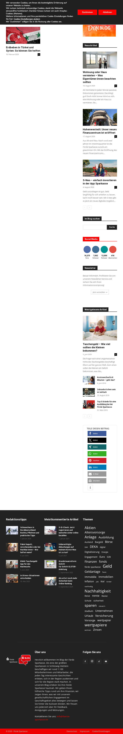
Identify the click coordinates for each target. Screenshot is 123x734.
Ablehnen (107, 12)
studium (89, 611)
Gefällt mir (87, 247)
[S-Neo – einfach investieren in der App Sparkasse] (100, 168)
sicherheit (98, 600)
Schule (88, 600)
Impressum (84, 731)
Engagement (91, 556)
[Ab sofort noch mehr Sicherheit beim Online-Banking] (50, 581)
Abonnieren (114, 246)
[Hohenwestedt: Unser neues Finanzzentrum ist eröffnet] (100, 117)
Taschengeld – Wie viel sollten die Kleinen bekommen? (96, 347)
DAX (86, 547)
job (97, 581)
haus (104, 572)
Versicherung (104, 615)
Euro (102, 556)
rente (95, 595)
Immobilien (106, 576)
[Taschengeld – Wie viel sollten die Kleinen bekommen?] (100, 328)
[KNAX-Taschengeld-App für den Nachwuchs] (12, 564)
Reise (87, 595)
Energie (105, 552)
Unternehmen (104, 610)
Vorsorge (90, 620)
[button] (97, 433)
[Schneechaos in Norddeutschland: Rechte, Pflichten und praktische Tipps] (12, 530)
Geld (107, 566)
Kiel (102, 581)
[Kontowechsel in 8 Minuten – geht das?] (89, 380)
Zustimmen (87, 12)
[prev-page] (85, 207)
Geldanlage (92, 571)
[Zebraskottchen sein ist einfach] (89, 392)
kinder (108, 581)
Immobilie (90, 576)
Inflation (89, 581)
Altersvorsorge (95, 532)
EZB (109, 556)
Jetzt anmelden (99, 292)
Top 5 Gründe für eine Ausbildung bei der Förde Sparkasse (106, 404)
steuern (102, 606)
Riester (105, 596)
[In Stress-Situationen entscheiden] (12, 578)
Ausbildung (106, 537)
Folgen (95, 246)
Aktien (90, 527)
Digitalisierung (92, 551)
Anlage (90, 537)
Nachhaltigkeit (98, 591)
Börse (109, 541)
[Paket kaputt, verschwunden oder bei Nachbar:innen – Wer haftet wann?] (12, 547)
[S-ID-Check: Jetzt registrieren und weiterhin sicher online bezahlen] (50, 530)
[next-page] (89, 207)
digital (102, 547)
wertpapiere (96, 625)
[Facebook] (85, 661)
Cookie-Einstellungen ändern (27, 19)
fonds (103, 561)
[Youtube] (106, 661)
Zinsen (97, 629)
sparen (91, 605)
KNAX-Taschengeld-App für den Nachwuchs (29, 564)
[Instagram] (92, 661)
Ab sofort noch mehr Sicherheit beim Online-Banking (68, 581)
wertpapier (104, 620)
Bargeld (99, 541)
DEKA (94, 546)
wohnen (88, 630)
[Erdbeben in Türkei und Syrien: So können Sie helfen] (23, 35)
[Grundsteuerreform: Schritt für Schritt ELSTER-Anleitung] (50, 564)
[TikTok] (99, 661)
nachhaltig (89, 586)
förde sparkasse (93, 566)
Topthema (10, 42)
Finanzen (91, 561)
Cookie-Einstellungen (101, 731)
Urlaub (89, 615)
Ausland (89, 542)
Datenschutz (72, 731)
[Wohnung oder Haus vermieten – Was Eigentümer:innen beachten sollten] (100, 60)
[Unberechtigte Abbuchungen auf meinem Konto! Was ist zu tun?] (50, 547)
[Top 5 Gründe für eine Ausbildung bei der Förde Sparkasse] (89, 404)
